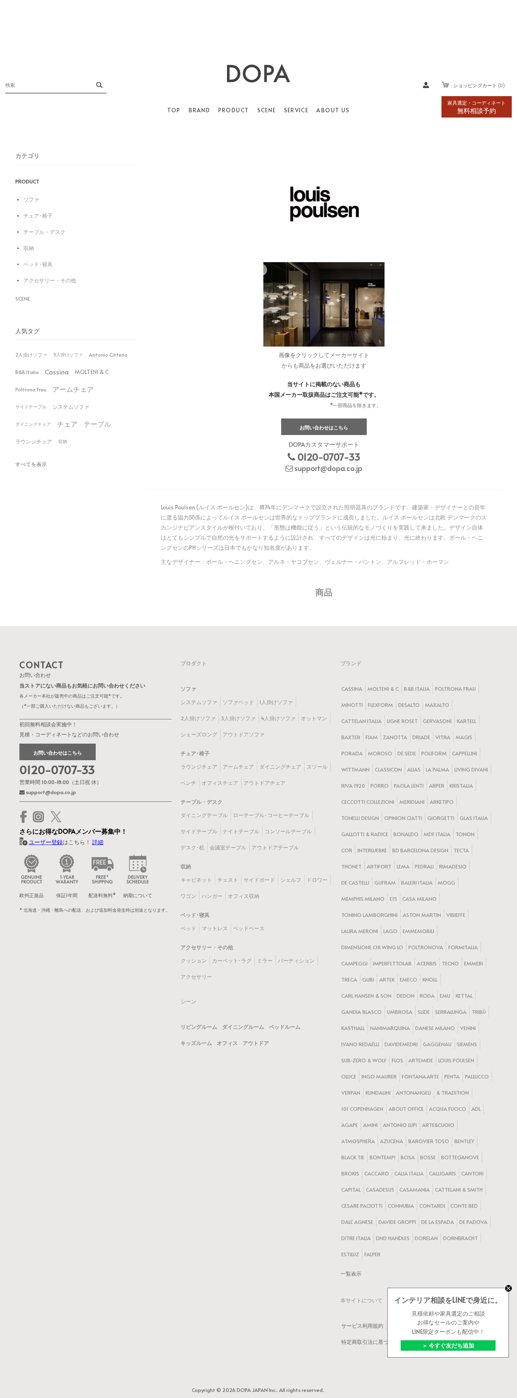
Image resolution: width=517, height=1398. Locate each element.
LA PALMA (437, 769)
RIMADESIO (453, 866)
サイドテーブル (30, 407)
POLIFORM (434, 753)
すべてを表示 (31, 464)
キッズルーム (196, 1043)
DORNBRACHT (460, 1238)
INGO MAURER (379, 1076)
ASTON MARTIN (422, 915)
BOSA (408, 1157)
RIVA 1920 (353, 785)
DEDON (405, 995)
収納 (28, 248)
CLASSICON (388, 769)
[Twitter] (56, 817)
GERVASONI (437, 721)
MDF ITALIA (437, 834)
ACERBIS (427, 963)
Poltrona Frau (30, 389)
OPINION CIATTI (403, 818)
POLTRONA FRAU (455, 688)
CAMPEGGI (354, 963)
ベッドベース (249, 928)
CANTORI (472, 1173)
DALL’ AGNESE (357, 1222)
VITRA (442, 737)
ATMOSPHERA (358, 1141)
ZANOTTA (395, 737)
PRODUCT (27, 181)
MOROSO (380, 753)
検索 (98, 85)
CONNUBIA (401, 1205)
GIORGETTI (440, 818)
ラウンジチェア (33, 441)
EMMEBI (473, 963)
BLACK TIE (352, 1157)
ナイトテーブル (241, 831)
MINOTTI (352, 704)
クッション (194, 960)
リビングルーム (199, 1026)
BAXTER (350, 737)
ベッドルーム (285, 1026)
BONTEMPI (382, 1157)
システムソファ (71, 406)
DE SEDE (406, 753)
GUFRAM (385, 882)
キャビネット (196, 879)
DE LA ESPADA (437, 1222)
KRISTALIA (461, 785)
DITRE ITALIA (356, 1238)
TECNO (450, 963)
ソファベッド (238, 702)
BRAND (199, 110)
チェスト (227, 879)
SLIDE (424, 1011)
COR (346, 850)
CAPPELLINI (464, 753)
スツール (317, 766)
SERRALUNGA (451, 1011)
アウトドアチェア (265, 782)
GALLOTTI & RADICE (364, 834)
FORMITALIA (463, 947)
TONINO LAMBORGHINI (369, 915)
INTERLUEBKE (372, 850)
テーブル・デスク (44, 231)
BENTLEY (464, 1141)
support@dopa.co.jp (327, 468)
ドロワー (317, 879)
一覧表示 (350, 1273)
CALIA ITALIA (409, 1173)
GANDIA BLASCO (361, 1011)
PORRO (379, 785)
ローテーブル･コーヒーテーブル (271, 815)
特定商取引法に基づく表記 (372, 1341)
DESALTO (409, 704)
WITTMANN (355, 769)
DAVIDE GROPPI (397, 1222)
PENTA (452, 1076)
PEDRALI (424, 866)
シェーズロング (199, 734)
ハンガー (212, 896)
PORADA (352, 753)
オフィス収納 (243, 896)
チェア (67, 424)
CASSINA (351, 688)
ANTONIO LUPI (400, 1125)
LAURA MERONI (359, 931)
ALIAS (413, 769)
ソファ (31, 199)
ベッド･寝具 (38, 264)
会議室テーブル (228, 847)
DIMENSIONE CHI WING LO (372, 947)
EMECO (408, 979)
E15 (393, 898)
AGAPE (349, 1125)
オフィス (227, 1043)
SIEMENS (467, 1044)
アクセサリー (196, 976)
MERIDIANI (412, 801)
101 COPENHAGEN (362, 1108)
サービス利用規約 (362, 1325)
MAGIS (464, 737)
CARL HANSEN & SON (366, 995)
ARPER (436, 785)
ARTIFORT (379, 866)
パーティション (296, 960)
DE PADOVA (473, 1222)
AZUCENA (391, 1141)
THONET (351, 866)
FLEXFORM (380, 704)
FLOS (397, 1060)
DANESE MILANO (435, 1028)
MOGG (446, 882)
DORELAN (426, 1238)
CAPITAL (351, 1189)
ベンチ (188, 782)
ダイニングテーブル (204, 815)
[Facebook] (23, 817)
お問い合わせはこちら (324, 427)
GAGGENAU (437, 1044)
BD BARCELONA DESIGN (420, 850)
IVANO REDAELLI (360, 1044)
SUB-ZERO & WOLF (364, 1060)
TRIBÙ (479, 1011)
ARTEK (387, 979)
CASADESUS (380, 1189)
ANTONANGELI (413, 1092)
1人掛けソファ (276, 702)
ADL (476, 1108)
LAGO (390, 931)
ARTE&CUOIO (438, 1125)
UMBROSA (399, 1011)
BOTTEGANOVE (460, 1157)
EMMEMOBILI (418, 931)
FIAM (372, 737)
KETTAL (464, 995)
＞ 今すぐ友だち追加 (448, 1345)
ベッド (188, 928)
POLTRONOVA (425, 947)
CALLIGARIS (442, 1173)
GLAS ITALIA (474, 818)
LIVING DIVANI (471, 769)
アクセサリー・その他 (49, 280)
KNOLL (429, 979)
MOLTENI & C (92, 372)
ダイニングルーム (243, 1026)
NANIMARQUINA (390, 1028)
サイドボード (259, 879)
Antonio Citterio (108, 354)
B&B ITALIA (417, 688)
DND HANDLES (393, 1238)
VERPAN (350, 1092)
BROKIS (350, 1173)
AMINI (370, 1125)
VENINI (468, 1028)
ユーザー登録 (46, 842)
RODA (427, 995)
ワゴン (188, 896)
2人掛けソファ (31, 354)
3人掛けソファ (68, 354)
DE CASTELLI (355, 882)
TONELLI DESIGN (360, 818)
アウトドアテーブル (275, 847)
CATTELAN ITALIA (361, 721)
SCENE (22, 298)
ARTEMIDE (420, 1060)
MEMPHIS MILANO (363, 898)
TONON (465, 834)
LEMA (403, 866)
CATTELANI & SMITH (459, 1189)
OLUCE (348, 1076)
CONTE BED (464, 1205)
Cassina (57, 371)
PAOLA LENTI (409, 785)
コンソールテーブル (288, 831)
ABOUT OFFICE (406, 1108)
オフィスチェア (220, 782)
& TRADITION (452, 1092)
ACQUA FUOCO (447, 1108)
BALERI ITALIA (417, 882)
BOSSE (428, 1157)
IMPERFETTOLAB (392, 963)
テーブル (97, 424)
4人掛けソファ (278, 718)
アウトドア (256, 1043)
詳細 (97, 842)
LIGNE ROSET (402, 721)
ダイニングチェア (33, 424)
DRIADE (421, 737)
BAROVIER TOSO (428, 1141)
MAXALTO (437, 704)
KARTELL (466, 721)
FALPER (372, 1254)
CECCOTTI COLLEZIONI (367, 801)
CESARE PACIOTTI (361, 1205)
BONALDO (405, 834)
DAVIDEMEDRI (401, 1044)
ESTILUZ (350, 1254)
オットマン (314, 718)
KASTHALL (353, 1028)
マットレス (215, 928)
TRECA (349, 979)
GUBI (368, 979)
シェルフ (290, 879)
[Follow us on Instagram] (38, 817)
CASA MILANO (419, 898)
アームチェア (73, 389)
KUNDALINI (378, 1092)
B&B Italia (27, 372)
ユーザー (426, 85)
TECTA (461, 850)
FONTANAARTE (420, 1076)
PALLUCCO (477, 1076)
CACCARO (376, 1173)
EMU (445, 995)
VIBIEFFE (455, 915)
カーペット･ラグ (232, 960)
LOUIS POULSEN (456, 1060)
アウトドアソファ (244, 734)
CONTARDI (432, 1205)
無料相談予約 (477, 107)
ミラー (265, 960)
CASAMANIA (414, 1189)
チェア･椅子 (38, 215)
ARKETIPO (442, 801)
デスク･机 (192, 847)
